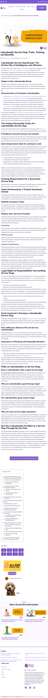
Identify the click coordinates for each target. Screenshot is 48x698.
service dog (32, 278)
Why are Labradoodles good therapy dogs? (13, 528)
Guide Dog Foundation (24, 355)
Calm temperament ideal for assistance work (11, 493)
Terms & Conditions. (34, 696)
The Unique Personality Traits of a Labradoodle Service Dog (11, 486)
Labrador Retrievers (13, 70)
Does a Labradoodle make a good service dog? (12, 525)
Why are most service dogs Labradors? (11, 534)
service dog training (8, 106)
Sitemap (41, 696)
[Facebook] (1, 1)
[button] (3, 550)
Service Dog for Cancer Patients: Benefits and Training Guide (35, 620)
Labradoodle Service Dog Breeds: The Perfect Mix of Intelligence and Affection (13, 477)
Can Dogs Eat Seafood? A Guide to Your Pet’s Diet (36, 657)
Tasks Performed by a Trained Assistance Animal (13, 501)
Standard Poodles (24, 70)
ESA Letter (11, 6)
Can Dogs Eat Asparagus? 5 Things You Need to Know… (10, 638)
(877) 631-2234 (43, 1)
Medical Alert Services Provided (12, 505)
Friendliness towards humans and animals (13, 490)
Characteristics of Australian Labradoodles (11, 482)
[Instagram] (6, 1)
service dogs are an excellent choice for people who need (29, 112)
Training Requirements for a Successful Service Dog (12, 497)
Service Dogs (10, 15)
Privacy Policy (26, 696)
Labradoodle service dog (34, 318)
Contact (22, 9)
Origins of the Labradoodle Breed (12, 479)
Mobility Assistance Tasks (11, 503)
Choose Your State (21, 6)
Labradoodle (23, 68)
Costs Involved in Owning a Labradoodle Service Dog (13, 512)
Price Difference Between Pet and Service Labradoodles (13, 515)
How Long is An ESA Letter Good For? (9, 657)
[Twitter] (3, 1)
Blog (28, 6)
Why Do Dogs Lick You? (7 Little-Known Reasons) (36, 660)
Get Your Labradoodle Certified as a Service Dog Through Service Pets (12, 538)
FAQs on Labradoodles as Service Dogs (12, 522)
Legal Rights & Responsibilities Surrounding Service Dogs (11, 509)
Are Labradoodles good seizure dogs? (13, 531)
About (33, 6)
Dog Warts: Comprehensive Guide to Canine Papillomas (12, 620)
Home (2, 15)
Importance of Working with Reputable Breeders (11, 519)
